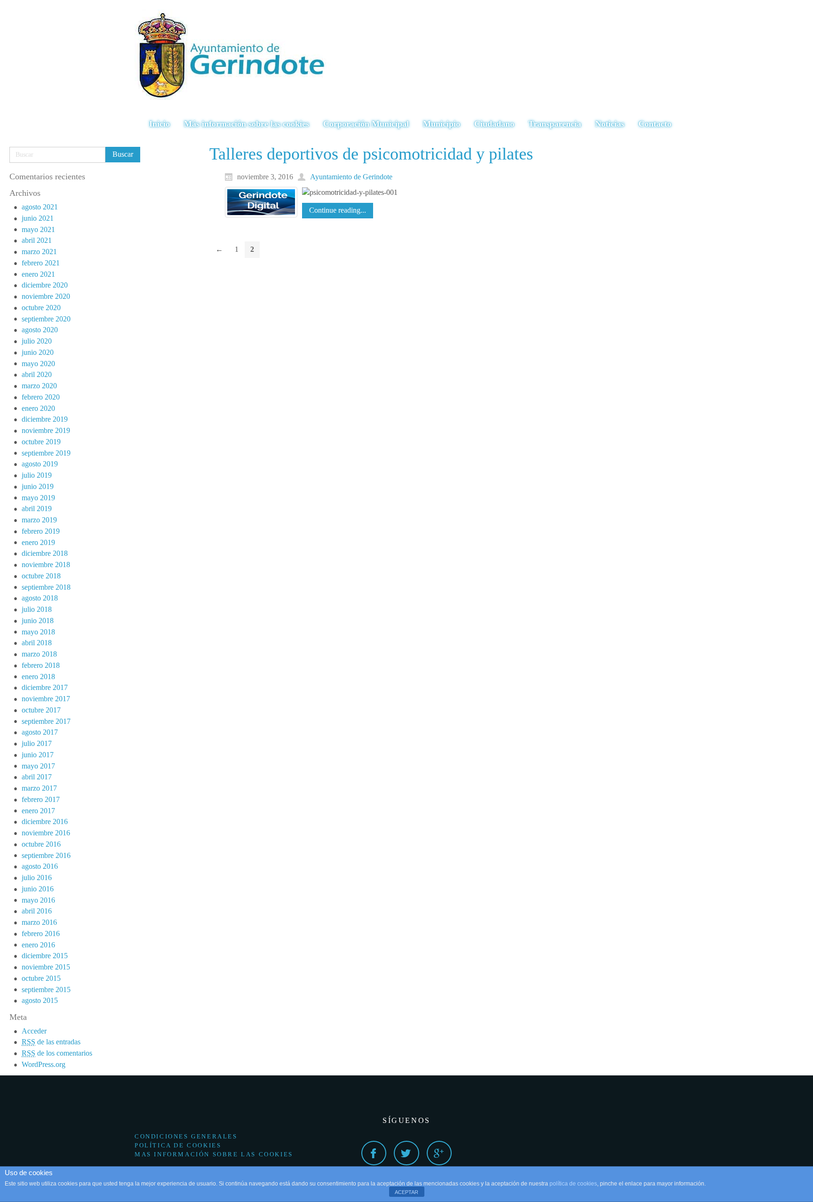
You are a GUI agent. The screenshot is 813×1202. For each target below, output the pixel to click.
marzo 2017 (39, 788)
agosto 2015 (40, 1000)
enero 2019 (38, 542)
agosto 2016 (40, 866)
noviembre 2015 (46, 967)
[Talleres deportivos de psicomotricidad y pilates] (261, 202)
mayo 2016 (38, 900)
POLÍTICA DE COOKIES (178, 1145)
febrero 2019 (41, 531)
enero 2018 (38, 677)
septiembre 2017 (46, 721)
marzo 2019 (39, 520)
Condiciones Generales (186, 1136)
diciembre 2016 (45, 821)
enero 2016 (38, 945)
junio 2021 (38, 218)
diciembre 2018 (45, 553)
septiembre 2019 (46, 453)
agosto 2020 (40, 330)
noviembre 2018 (46, 565)
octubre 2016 (41, 844)
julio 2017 (37, 743)
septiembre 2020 (46, 319)
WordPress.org (43, 1064)
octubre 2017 (41, 710)
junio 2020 (38, 352)
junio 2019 (38, 486)
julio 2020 (37, 341)
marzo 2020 (39, 386)
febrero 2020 (41, 397)
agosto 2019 (40, 464)
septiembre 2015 (46, 990)
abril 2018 (37, 643)
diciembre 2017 (45, 687)
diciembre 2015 (45, 956)
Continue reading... (337, 210)
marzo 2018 (39, 654)
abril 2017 (37, 777)
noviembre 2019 (46, 430)
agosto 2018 (40, 598)
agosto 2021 (40, 207)
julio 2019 (37, 475)
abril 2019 (37, 509)
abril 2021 (37, 240)
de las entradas (51, 1042)
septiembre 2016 (46, 855)
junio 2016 (38, 889)
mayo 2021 (38, 229)
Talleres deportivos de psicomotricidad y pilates (371, 153)
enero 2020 (38, 408)
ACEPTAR (406, 1192)
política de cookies (573, 1183)
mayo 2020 (38, 364)
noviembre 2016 (46, 833)
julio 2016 (37, 877)
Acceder (34, 1031)
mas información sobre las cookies (214, 1154)
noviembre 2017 (46, 699)
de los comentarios (57, 1053)
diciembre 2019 (45, 419)
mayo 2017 (38, 766)
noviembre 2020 (46, 296)
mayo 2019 (38, 498)
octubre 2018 (41, 576)
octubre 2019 (41, 442)
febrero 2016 (41, 934)
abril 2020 (37, 374)
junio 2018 (38, 621)
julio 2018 (37, 609)
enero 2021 (38, 274)
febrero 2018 (41, 665)
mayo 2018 (38, 632)
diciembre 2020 (45, 285)
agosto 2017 (40, 732)
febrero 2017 (41, 799)
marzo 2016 (39, 922)
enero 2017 (38, 811)
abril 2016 (37, 911)
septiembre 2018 (46, 587)
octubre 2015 (41, 978)
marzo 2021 (39, 252)
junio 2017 (38, 755)
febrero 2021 (41, 263)
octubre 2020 (41, 308)
